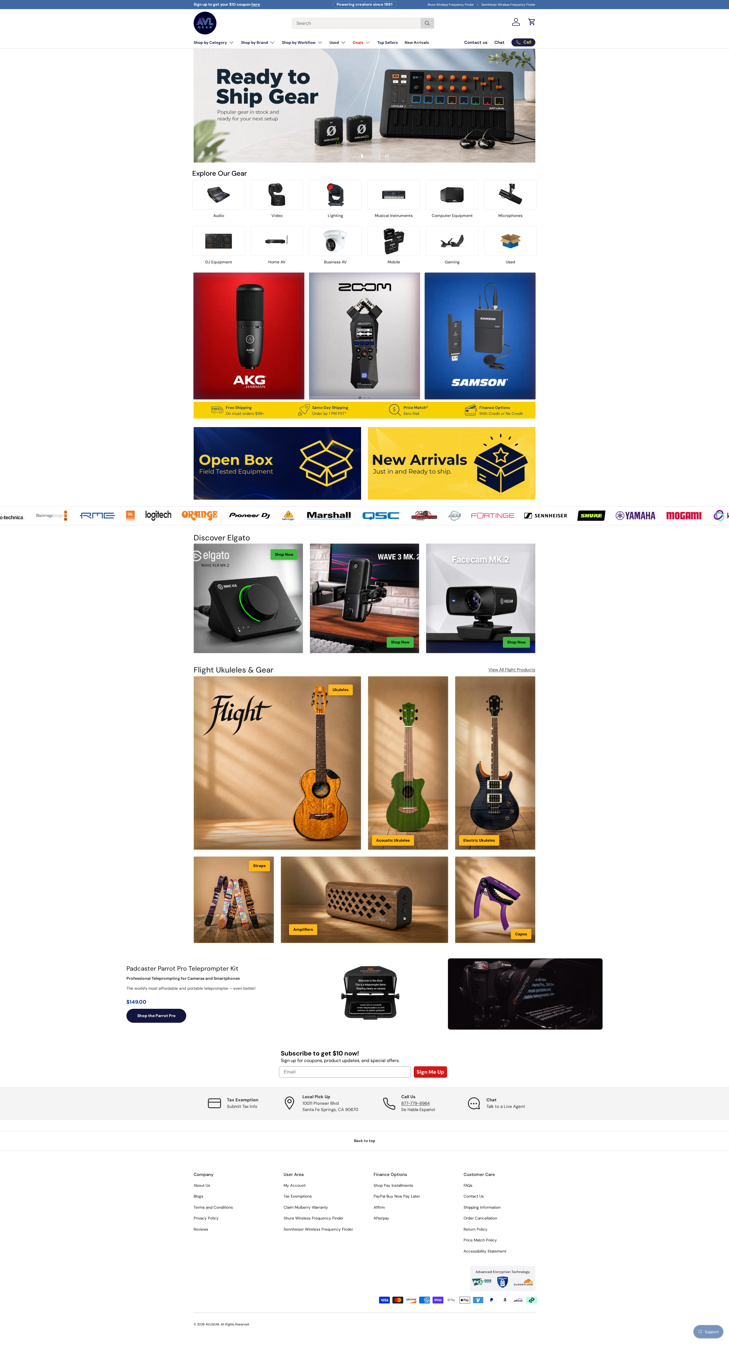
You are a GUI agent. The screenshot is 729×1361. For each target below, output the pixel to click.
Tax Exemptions (298, 1196)
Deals (358, 42)
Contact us (476, 42)
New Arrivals (417, 42)
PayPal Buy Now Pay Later (397, 1196)
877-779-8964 (415, 1103)
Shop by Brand (254, 42)
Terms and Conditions (213, 1207)
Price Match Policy (480, 1240)
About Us (202, 1185)
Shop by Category (210, 42)
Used (334, 42)
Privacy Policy (206, 1218)
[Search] (427, 23)
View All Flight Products (511, 670)
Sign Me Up (430, 1072)
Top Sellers (387, 42)
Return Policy (476, 1229)
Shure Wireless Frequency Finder (450, 5)
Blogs (198, 1196)
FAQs (468, 1185)
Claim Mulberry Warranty (306, 1207)
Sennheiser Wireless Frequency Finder (508, 5)
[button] (532, 22)
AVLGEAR (212, 1324)
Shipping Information (482, 1207)
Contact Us (474, 1196)
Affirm (379, 1207)
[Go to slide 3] (369, 398)
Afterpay (381, 1218)
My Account (295, 1185)
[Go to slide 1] (360, 397)
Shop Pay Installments (393, 1185)
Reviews (201, 1229)
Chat (499, 42)
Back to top (364, 1140)
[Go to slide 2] (364, 398)
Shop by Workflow (299, 42)
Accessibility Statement (485, 1251)
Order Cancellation (480, 1218)
